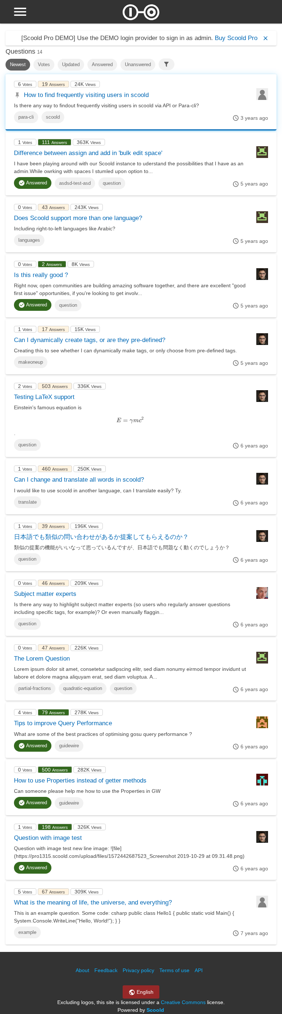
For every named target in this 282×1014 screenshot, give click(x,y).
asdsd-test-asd (75, 183)
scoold (53, 117)
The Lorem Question (42, 658)
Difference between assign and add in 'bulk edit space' (88, 153)
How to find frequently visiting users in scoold (86, 94)
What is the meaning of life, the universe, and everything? (93, 902)
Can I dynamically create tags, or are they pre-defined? (89, 340)
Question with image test (48, 837)
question (112, 183)
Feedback (106, 970)
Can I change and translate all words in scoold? (79, 479)
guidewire (69, 745)
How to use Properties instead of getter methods (80, 780)
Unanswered (138, 64)
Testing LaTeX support (44, 396)
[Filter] (166, 64)
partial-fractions (34, 688)
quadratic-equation (82, 688)
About (82, 970)
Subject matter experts (45, 593)
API (199, 970)
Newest (18, 64)
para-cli (26, 117)
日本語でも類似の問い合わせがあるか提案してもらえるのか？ (101, 536)
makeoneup (30, 362)
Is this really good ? (41, 275)
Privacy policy (138, 970)
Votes (44, 64)
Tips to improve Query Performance (63, 723)
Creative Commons (183, 1002)
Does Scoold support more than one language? (78, 218)
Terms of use (174, 970)
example (27, 932)
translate (27, 502)
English (144, 992)
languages (29, 240)
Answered (102, 64)
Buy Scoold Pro (236, 38)
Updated (71, 64)
